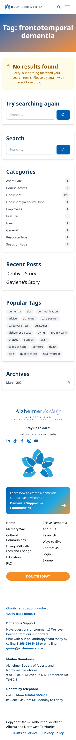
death (53, 347)
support (29, 340)
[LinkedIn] (8, 441)
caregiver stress (19, 326)
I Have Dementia (55, 523)
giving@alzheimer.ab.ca (24, 648)
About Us (49, 529)
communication (48, 311)
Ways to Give (52, 541)
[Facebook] (22, 441)
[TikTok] (15, 441)
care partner (50, 318)
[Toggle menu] (67, 7)
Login (47, 554)
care (11, 354)
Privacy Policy (53, 733)
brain (44, 340)
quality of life (28, 354)
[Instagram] (29, 441)
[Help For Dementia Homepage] (38, 463)
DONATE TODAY (38, 576)
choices (13, 340)
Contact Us (50, 548)
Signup (48, 560)
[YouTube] (36, 441)
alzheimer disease (20, 333)
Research (49, 535)
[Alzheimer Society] (38, 414)
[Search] (59, 7)
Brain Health (59, 333)
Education (13, 557)
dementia (15, 311)
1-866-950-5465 (28, 643)
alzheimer (29, 318)
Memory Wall (16, 529)
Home (10, 523)
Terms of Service (25, 733)
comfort (38, 347)
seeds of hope (18, 347)
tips (29, 311)
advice (13, 318)
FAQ (9, 563)
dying (41, 333)
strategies (41, 326)
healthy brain (51, 354)
